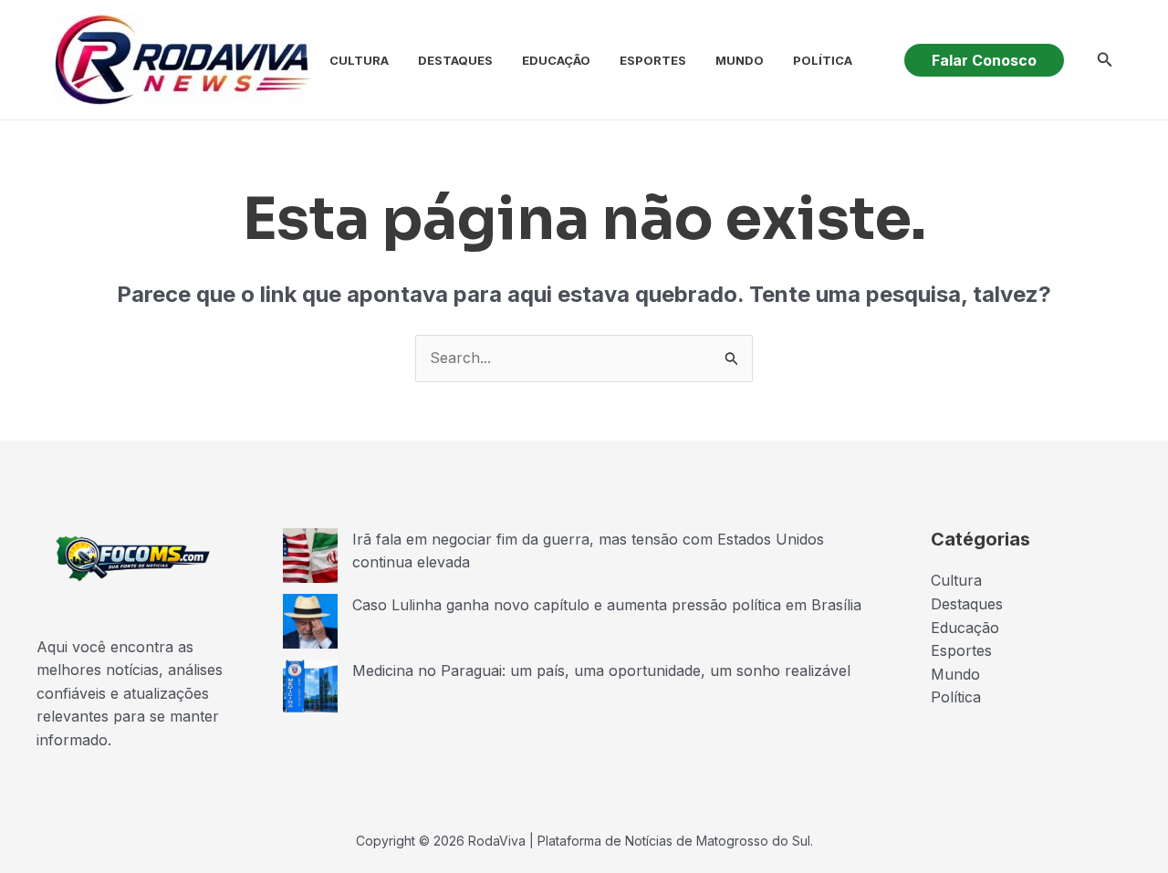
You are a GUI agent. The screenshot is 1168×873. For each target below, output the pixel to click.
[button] (984, 60)
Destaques (455, 60)
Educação (556, 60)
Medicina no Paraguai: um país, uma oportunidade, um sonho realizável (601, 670)
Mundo (739, 60)
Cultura (359, 60)
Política (822, 60)
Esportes (653, 60)
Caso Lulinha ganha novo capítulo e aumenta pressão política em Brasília (606, 605)
